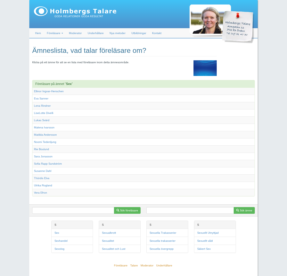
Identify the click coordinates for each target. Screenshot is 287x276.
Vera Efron (40, 192)
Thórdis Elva (41, 178)
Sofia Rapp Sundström (48, 163)
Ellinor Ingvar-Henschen (49, 91)
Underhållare (96, 33)
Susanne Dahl (42, 170)
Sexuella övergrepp (162, 248)
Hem (38, 33)
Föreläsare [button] (54, 33)
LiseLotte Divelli (43, 113)
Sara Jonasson (43, 156)
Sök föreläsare (128, 210)
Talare (134, 265)
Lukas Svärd (41, 120)
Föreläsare (120, 265)
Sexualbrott (109, 232)
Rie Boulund (41, 149)
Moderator (75, 33)
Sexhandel (61, 240)
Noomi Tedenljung (45, 141)
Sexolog (59, 248)
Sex (56, 232)
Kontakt (156, 33)
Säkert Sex (204, 248)
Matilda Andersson (45, 134)
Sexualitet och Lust (113, 248)
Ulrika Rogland (43, 185)
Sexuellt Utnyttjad (208, 232)
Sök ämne (245, 210)
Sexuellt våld (205, 240)
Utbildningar (138, 33)
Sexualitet (108, 240)
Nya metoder (118, 33)
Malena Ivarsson (44, 127)
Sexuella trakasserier (163, 240)
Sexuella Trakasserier (163, 232)
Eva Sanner (41, 98)
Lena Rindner (42, 105)
